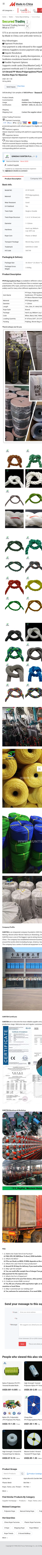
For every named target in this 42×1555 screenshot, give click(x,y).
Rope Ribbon (34, 1528)
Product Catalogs (35, 1474)
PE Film (26, 1487)
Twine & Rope (36, 17)
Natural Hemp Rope (27, 1511)
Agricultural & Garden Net (33, 1478)
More (4, 1538)
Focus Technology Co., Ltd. (29, 1546)
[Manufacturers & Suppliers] (21, 4)
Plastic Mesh (7, 1482)
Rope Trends (8, 1533)
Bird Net (26, 1482)
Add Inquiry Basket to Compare (16, 170)
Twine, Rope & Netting (22, 17)
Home (4, 17)
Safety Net (6, 1478)
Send (22, 1344)
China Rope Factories (12, 1522)
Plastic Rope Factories (32, 1522)
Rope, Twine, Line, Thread (11, 1487)
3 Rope (6, 1528)
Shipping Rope (19, 1528)
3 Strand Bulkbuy (24, 1533)
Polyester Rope (9, 1511)
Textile (11, 17)
